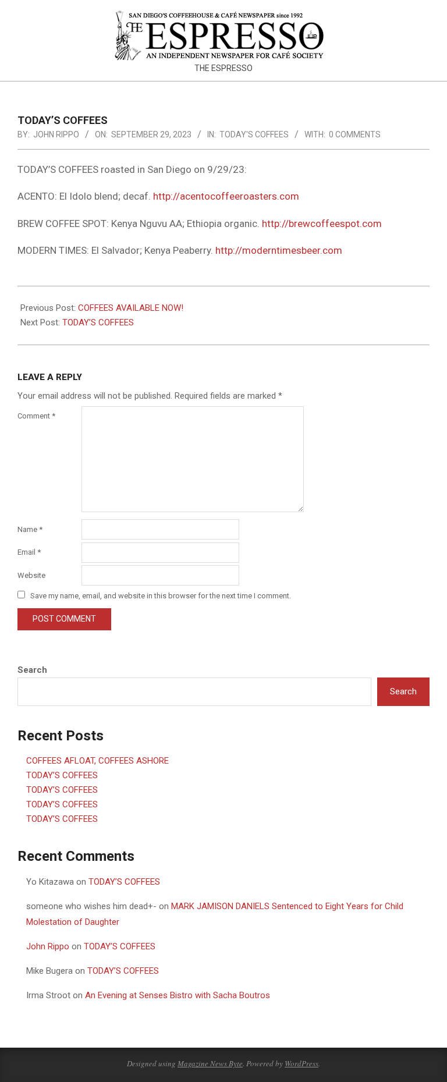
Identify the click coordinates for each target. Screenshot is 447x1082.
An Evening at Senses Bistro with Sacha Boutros (177, 995)
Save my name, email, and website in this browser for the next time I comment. (160, 595)
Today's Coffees (254, 134)
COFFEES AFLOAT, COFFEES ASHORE (97, 760)
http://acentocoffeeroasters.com (226, 196)
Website (31, 575)
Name (29, 529)
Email (29, 552)
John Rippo (47, 946)
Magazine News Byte (210, 1063)
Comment (36, 415)
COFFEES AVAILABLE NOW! (130, 308)
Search (32, 670)
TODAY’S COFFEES (98, 322)
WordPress (301, 1063)
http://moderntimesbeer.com (278, 250)
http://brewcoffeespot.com (322, 223)
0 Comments (355, 134)
